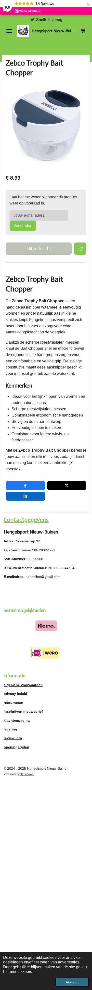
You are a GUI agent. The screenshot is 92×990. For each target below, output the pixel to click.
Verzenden (22, 225)
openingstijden (16, 747)
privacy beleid (15, 694)
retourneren (13, 703)
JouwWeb (27, 774)
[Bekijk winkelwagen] (83, 31)
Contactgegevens (26, 519)
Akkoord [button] (72, 982)
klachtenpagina (17, 720)
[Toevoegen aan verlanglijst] (80, 249)
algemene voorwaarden (23, 685)
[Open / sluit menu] (9, 31)
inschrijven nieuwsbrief (23, 711)
